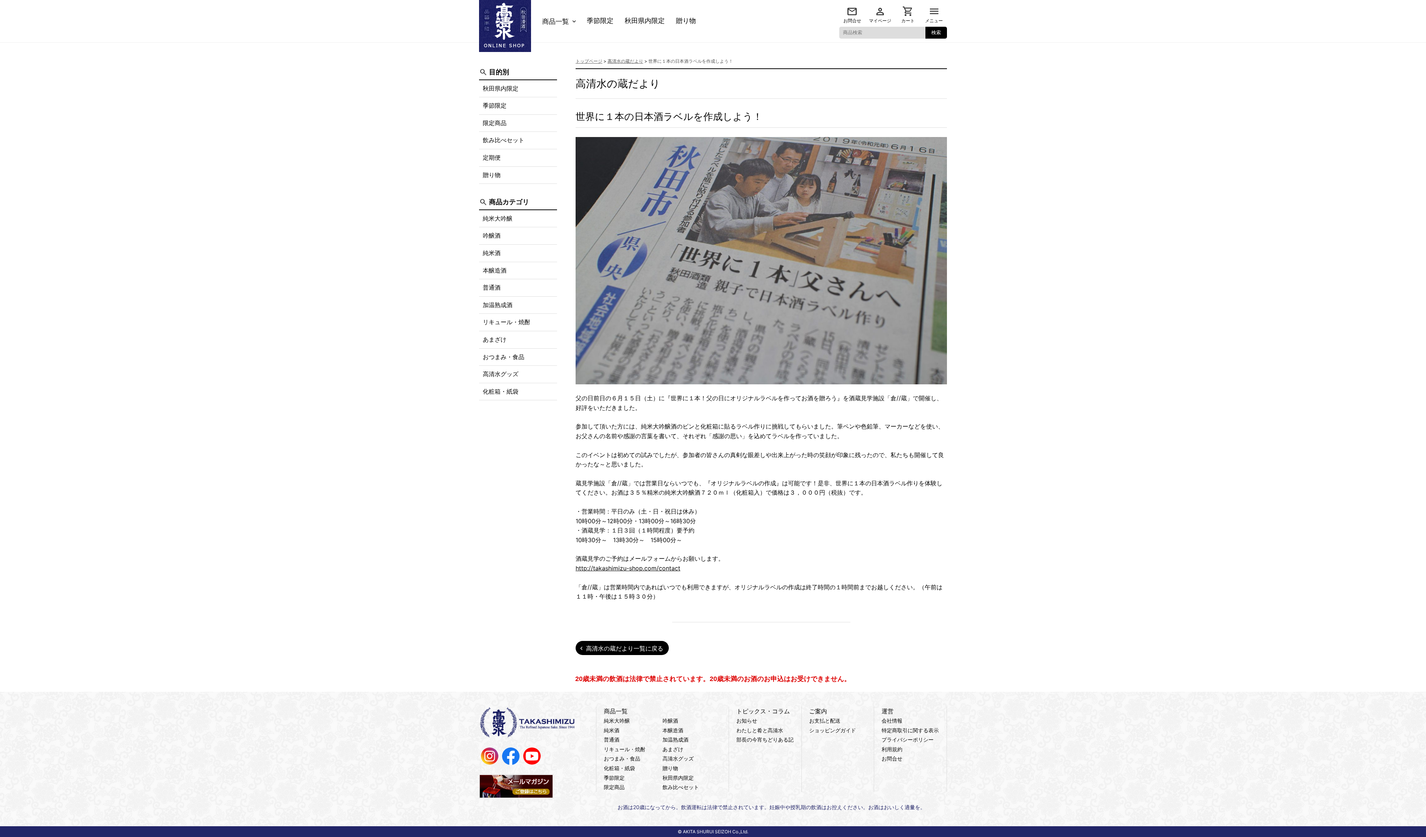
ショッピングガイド (832, 730)
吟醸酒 (492, 235)
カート (908, 20)
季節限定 (600, 21)
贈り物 (686, 21)
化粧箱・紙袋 (500, 391)
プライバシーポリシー (908, 739)
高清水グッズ (500, 374)
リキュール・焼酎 (506, 322)
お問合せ (852, 20)
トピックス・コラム (763, 711)
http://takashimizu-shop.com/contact (628, 568)
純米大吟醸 (497, 218)
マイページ (880, 20)
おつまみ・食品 (503, 357)
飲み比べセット (503, 140)
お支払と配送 (824, 720)
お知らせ (746, 720)
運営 (887, 711)
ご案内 (818, 711)
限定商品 (495, 123)
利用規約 (892, 749)
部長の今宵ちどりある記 (765, 739)
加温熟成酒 (497, 305)
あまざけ (495, 339)
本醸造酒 (495, 270)
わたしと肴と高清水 (759, 730)
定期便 (492, 157)
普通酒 (492, 287)
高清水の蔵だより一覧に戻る (624, 648)
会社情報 (892, 720)
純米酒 (492, 253)
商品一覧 (555, 21)
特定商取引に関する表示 (910, 730)
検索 (936, 32)
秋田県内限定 (645, 21)
